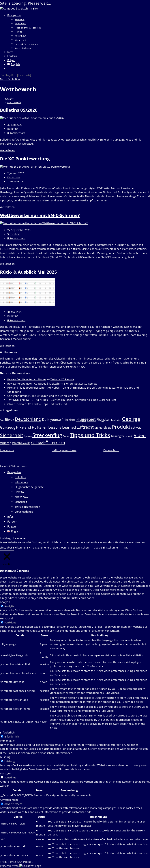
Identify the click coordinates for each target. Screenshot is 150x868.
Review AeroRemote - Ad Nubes (26, 379)
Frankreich (116, 420)
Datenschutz (111, 450)
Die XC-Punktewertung (25, 159)
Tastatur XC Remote (62, 379)
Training (116, 436)
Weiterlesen (7, 150)
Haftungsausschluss (64, 450)
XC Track (38, 442)
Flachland (69, 419)
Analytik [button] (5, 602)
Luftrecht (85, 427)
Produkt (121, 426)
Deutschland (28, 419)
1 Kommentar (15, 181)
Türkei (124, 436)
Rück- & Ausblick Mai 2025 (28, 272)
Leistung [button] (5, 757)
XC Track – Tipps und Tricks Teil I (48, 404)
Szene (66, 436)
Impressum (7, 450)
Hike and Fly (26, 427)
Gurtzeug (7, 427)
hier (56, 362)
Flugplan (103, 419)
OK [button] (126, 547)
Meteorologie (102, 427)
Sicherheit (13, 234)
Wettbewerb (14, 102)
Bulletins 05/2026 (19, 110)
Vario (130, 436)
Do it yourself (52, 419)
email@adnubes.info (23, 366)
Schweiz (136, 427)
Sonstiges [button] (6, 773)
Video (140, 435)
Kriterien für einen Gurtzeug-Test (95, 400)
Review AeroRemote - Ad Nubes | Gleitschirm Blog (38, 383)
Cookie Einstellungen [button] (106, 547)
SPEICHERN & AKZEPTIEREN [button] (16, 862)
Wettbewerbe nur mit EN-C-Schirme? (40, 215)
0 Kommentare (16, 133)
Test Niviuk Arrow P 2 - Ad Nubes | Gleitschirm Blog (39, 400)
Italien (42, 427)
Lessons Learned (62, 427)
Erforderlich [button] (7, 732)
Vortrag (5, 443)
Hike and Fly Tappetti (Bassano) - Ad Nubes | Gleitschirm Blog (45, 387)
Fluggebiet (86, 419)
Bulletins (12, 129)
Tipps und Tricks (90, 435)
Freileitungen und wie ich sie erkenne (55, 396)
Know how (13, 177)
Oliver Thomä (15, 404)
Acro (2, 420)
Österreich (55, 442)
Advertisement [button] (9, 799)
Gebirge (131, 418)
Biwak (9, 419)
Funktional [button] (6, 618)
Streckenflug (47, 435)
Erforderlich (11, 736)
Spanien (28, 436)
